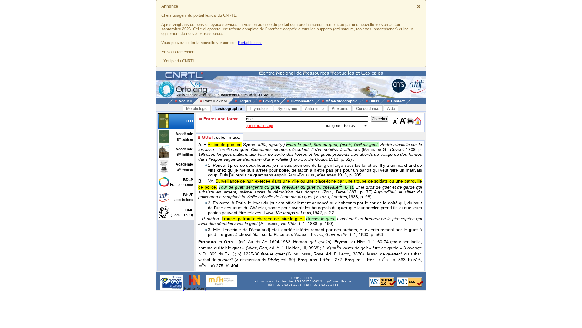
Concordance (367, 108)
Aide (391, 108)
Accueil (185, 101)
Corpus (245, 101)
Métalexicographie (341, 101)
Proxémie (340, 108)
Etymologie (259, 108)
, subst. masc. (221, 137)
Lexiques (271, 101)
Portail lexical (250, 42)
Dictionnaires (302, 101)
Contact (398, 101)
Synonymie (287, 108)
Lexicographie (228, 108)
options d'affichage (259, 126)
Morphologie (196, 108)
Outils (374, 101)
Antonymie (314, 108)
